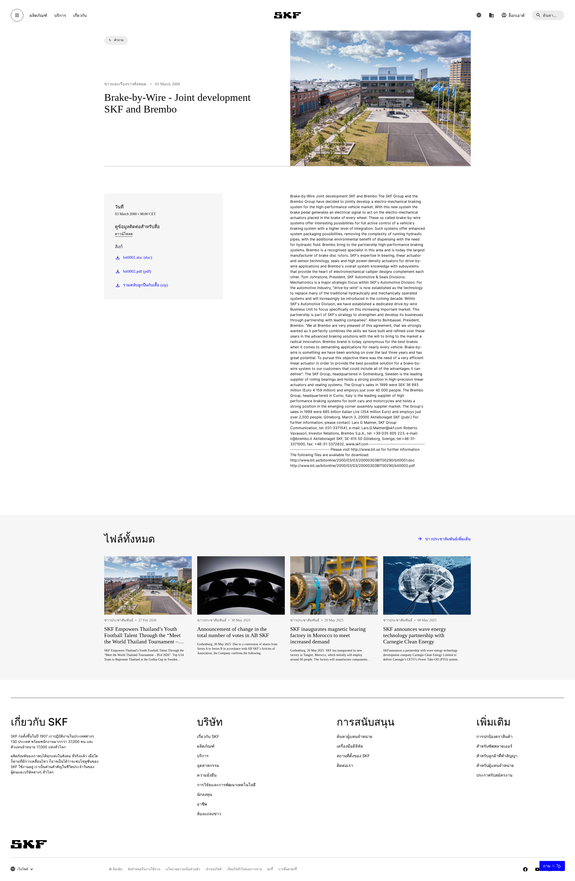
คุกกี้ (270, 869)
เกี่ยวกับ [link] (80, 15)
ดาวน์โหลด (124, 234)
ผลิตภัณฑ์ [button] (38, 15)
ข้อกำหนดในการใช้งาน (144, 869)
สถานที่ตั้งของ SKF (353, 755)
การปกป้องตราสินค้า (494, 736)
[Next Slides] (459, 625)
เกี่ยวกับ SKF (208, 736)
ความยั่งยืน (207, 775)
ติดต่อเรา (345, 765)
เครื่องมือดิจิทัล (350, 746)
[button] (479, 15)
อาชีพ (202, 804)
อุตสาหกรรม (208, 765)
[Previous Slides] (116, 625)
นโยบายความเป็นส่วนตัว (183, 869)
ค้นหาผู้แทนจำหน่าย (354, 736)
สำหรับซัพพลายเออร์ (494, 746)
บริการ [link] (60, 15)
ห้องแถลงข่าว (209, 813)
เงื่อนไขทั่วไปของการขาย (244, 869)
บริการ (203, 755)
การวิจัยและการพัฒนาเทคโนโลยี (226, 784)
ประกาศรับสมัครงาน (494, 775)
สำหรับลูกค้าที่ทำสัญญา (497, 755)
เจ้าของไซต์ (214, 869)
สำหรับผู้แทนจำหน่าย (495, 765)
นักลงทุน (204, 794)
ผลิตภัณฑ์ (206, 746)
